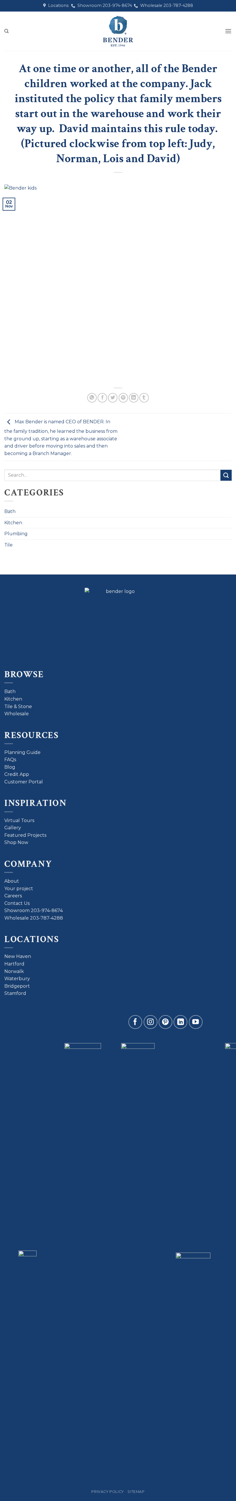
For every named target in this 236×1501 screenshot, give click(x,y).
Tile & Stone (18, 706)
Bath (10, 511)
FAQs (10, 759)
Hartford (14, 964)
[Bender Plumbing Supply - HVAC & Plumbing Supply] (118, 31)
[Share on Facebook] (102, 398)
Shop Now (16, 842)
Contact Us (17, 903)
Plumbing (16, 533)
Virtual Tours (19, 820)
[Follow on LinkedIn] (180, 1022)
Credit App (16, 774)
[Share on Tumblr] (144, 398)
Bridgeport (17, 986)
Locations (57, 5)
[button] (228, 31)
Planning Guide (22, 752)
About (11, 881)
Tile (8, 545)
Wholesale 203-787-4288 (165, 5)
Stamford (15, 993)
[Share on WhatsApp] (92, 398)
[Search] (6, 31)
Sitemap (135, 1491)
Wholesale (16, 713)
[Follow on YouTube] (196, 1022)
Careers (13, 896)
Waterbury (17, 978)
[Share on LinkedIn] (133, 398)
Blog (9, 767)
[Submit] (226, 475)
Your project (18, 888)
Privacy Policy (107, 1491)
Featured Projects (25, 835)
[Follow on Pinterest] (165, 1022)
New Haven (17, 956)
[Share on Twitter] (112, 398)
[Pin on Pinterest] (123, 398)
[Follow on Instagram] (150, 1022)
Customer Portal (23, 782)
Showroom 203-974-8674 (103, 5)
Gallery (12, 827)
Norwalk (14, 971)
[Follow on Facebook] (135, 1022)
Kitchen (13, 522)
